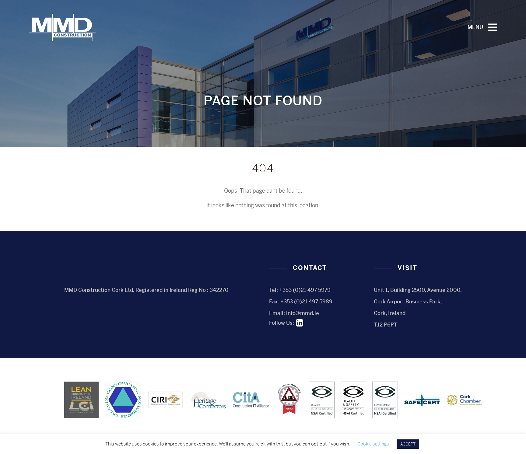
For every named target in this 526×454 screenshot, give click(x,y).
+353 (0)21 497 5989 (306, 301)
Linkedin (299, 323)
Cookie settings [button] (373, 444)
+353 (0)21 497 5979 (305, 290)
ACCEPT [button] (408, 444)
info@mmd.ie (302, 313)
